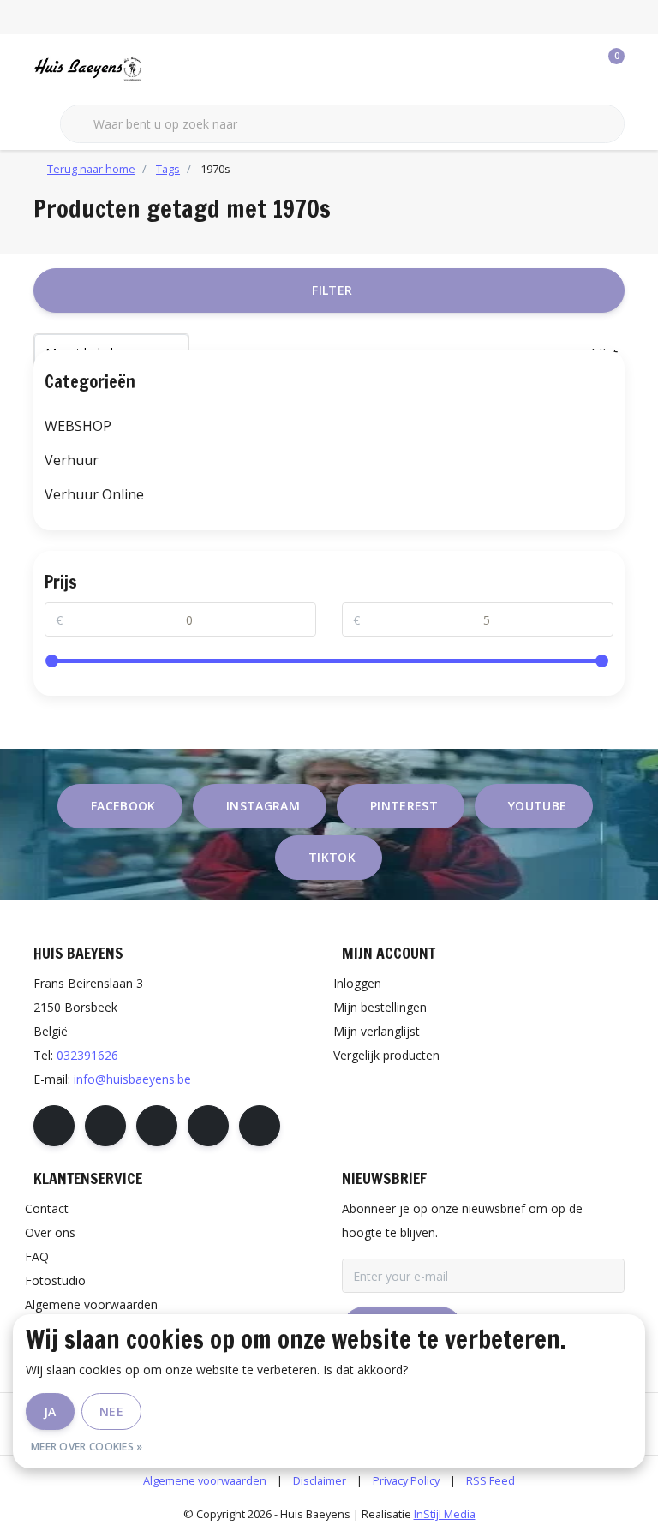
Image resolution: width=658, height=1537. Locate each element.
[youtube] (208, 1125)
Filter (332, 290)
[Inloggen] (543, 68)
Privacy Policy (406, 1480)
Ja (50, 1411)
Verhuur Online (94, 494)
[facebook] (54, 1125)
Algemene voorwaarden (204, 1480)
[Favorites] (575, 68)
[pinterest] (156, 1125)
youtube (537, 806)
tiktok (332, 857)
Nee (111, 1411)
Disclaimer (319, 1480)
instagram (263, 806)
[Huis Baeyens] (138, 67)
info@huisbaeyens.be (132, 1079)
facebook (123, 806)
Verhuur (72, 460)
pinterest (404, 806)
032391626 (87, 1055)
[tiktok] (259, 1125)
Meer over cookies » (87, 1446)
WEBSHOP (78, 425)
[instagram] (105, 1125)
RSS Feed (490, 1480)
